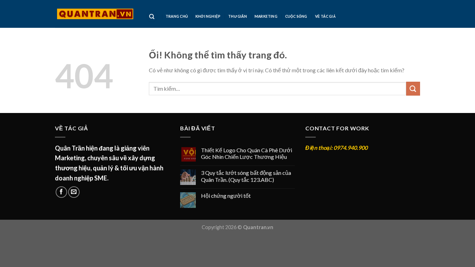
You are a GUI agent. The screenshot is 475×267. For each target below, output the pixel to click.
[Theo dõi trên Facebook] (61, 192)
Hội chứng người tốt (226, 195)
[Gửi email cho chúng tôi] (74, 192)
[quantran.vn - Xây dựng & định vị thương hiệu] (95, 14)
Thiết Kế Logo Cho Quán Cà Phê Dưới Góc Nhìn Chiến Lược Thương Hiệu (246, 153)
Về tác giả (325, 16)
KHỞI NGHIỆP (207, 16)
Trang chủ (177, 16)
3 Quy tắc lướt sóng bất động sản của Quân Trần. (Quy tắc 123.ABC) (246, 176)
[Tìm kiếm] (152, 16)
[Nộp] (413, 88)
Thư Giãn (237, 16)
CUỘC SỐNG (296, 16)
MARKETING (266, 16)
